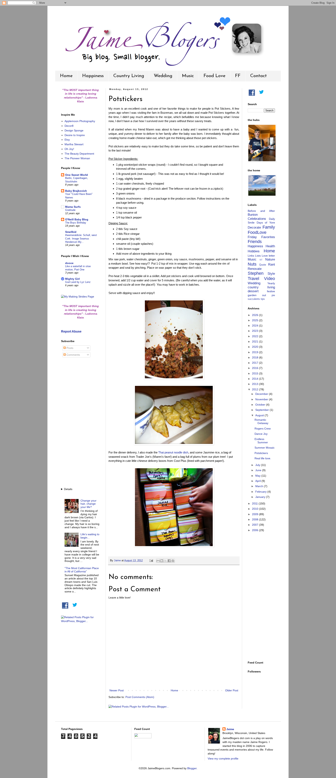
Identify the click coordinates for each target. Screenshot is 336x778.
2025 (255, 320)
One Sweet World (76, 174)
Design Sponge (74, 130)
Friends (255, 241)
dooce (69, 263)
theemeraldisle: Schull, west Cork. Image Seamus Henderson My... (81, 238)
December (262, 393)
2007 (255, 524)
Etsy (67, 139)
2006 (255, 530)
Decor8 (69, 125)
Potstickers (261, 453)
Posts (69, 347)
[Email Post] (151, 560)
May (258, 475)
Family (268, 227)
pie (273, 295)
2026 (255, 315)
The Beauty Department (79, 153)
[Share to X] (165, 561)
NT (261, 260)
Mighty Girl (72, 278)
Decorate (254, 227)
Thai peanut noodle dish (173, 452)
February (261, 491)
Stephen (255, 273)
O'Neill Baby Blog (76, 219)
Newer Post (116, 690)
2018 (255, 357)
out (264, 295)
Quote (262, 264)
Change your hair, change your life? (88, 504)
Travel (253, 278)
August (260, 415)
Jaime (230, 729)
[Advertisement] (80, 423)
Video (269, 278)
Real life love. (263, 458)
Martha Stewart (74, 144)
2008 (255, 519)
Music (188, 76)
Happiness (93, 76)
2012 (255, 389)
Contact (258, 76)
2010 (255, 508)
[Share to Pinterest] (173, 561)
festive (271, 291)
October (260, 404)
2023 (255, 330)
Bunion (253, 215)
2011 (255, 503)
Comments (73, 354)
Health (270, 246)
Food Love (214, 76)
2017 (255, 362)
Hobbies (254, 251)
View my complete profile (223, 758)
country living (261, 287)
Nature (270, 259)
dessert (253, 291)
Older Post (231, 690)
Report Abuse (71, 331)
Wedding (163, 76)
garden (252, 295)
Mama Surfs (73, 206)
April (258, 480)
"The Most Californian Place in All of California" (82, 570)
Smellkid (70, 231)
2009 (255, 514)
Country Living (128, 76)
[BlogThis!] (162, 561)
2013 (255, 383)
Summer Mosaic (265, 447)
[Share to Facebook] (169, 561)
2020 (255, 346)
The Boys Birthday (75, 222)
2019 (255, 352)
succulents (254, 299)
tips (263, 299)
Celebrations (257, 219)
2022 (255, 336)
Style (271, 273)
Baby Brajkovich (76, 190)
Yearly (271, 283)
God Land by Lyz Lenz (78, 282)
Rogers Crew (263, 428)
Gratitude (70, 210)
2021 (255, 341)
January (260, 496)
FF (238, 76)
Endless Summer (261, 440)
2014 (255, 378)
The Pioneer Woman (77, 158)
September (262, 409)
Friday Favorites (261, 237)
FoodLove (257, 232)
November (262, 399)
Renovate (255, 269)
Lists (258, 255)
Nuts (252, 264)
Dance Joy (261, 433)
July (258, 464)
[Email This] (158, 561)
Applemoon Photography (80, 121)
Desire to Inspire (75, 135)
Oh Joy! (69, 148)
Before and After (261, 210)
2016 (255, 368)
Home (66, 76)
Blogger (192, 768)
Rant (271, 264)
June (258, 470)
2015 (255, 373)
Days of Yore (266, 222)
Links (251, 255)
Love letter (268, 255)
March (259, 486)
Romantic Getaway (261, 421)
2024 (255, 325)
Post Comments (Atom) (139, 697)
